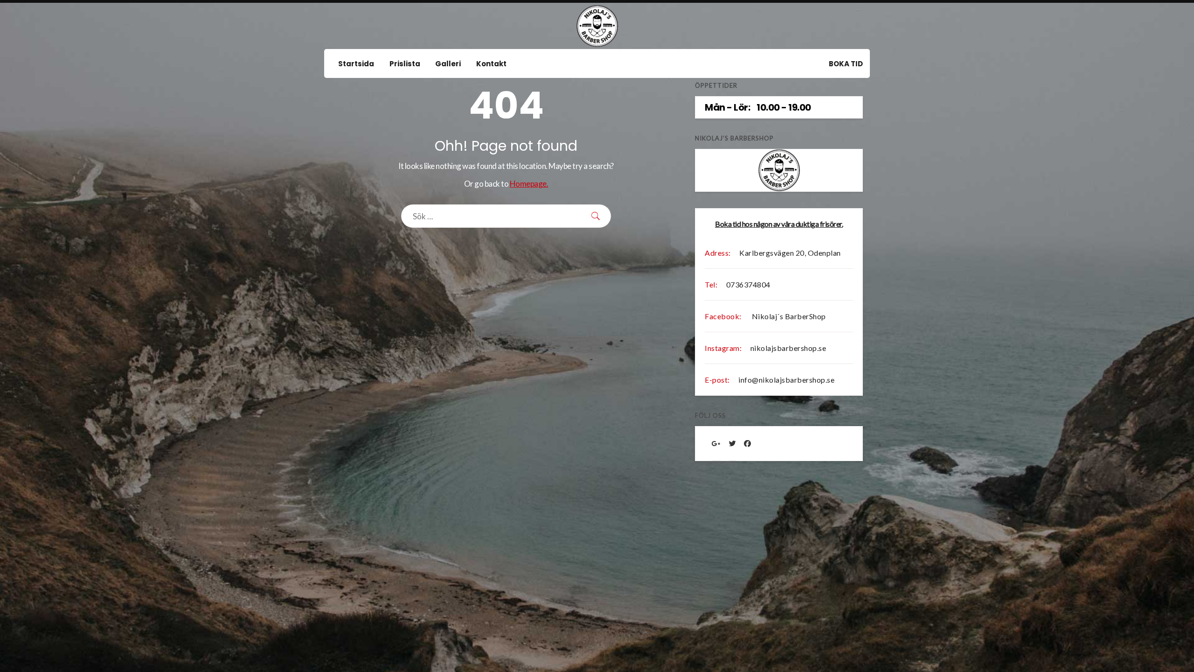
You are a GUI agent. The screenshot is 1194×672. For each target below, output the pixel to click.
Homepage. (529, 184)
